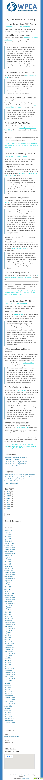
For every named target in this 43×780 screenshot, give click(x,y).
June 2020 (7, 685)
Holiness (6, 446)
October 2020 (8, 677)
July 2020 (7, 683)
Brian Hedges (15, 444)
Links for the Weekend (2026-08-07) (16, 464)
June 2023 (7, 610)
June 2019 (7, 710)
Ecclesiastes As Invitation (12, 459)
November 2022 (9, 624)
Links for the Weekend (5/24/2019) (19, 154)
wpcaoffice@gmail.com (11, 736)
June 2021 (7, 660)
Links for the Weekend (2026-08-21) (16, 457)
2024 (8, 496)
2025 (8, 494)
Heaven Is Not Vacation (11, 483)
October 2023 (8, 601)
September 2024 (9, 578)
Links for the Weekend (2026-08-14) (16, 462)
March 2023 (8, 616)
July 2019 (7, 708)
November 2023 (9, 599)
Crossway (23, 291)
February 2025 (9, 568)
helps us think (18, 314)
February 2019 (9, 718)
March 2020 (8, 691)
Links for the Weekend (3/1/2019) (19, 301)
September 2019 (9, 704)
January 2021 (8, 670)
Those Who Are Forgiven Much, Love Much (18, 477)
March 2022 (8, 641)
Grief (5, 145)
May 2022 (7, 637)
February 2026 (9, 543)
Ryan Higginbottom (25, 26)
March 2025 (8, 566)
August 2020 (8, 681)
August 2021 (8, 656)
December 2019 (9, 697)
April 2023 (7, 614)
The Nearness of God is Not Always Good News (19, 474)
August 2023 (8, 606)
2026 (8, 492)
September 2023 (9, 603)
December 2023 (9, 597)
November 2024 (9, 574)
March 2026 (8, 541)
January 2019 (8, 720)
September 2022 (9, 629)
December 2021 (9, 647)
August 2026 (8, 530)
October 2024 (8, 576)
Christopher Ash (16, 291)
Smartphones (26, 446)
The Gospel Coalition (16, 294)
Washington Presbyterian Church (23, 775)
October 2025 (8, 551)
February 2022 (9, 643)
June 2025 (7, 560)
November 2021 (9, 649)
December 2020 (9, 672)
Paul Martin (23, 292)
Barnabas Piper (25, 143)
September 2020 (9, 679)
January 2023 (8, 620)
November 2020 (9, 674)
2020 (8, 504)
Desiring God (33, 143)
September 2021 (9, 654)
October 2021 (8, 652)
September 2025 (9, 553)
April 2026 (7, 539)
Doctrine (29, 291)
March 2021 (8, 666)
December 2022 (9, 622)
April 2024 (7, 589)
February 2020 (9, 693)
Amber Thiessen (16, 143)
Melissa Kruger (14, 446)
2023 (8, 498)
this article (7, 202)
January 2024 (8, 595)
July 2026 (7, 532)
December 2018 (9, 723)
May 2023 (7, 612)
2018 (8, 508)
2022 (8, 500)
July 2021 (7, 658)
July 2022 (7, 633)
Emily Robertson (32, 444)
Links (7, 143)
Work (10, 147)
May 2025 (7, 562)
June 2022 (7, 635)
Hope (15, 145)
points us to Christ (28, 363)
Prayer (20, 446)
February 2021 (9, 668)
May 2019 (7, 712)
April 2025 (7, 564)
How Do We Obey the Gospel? (14, 479)
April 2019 (7, 714)
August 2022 (8, 631)
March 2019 (8, 716)
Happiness (11, 145)
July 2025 (7, 558)
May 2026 (7, 537)
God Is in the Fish (23, 427)
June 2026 (7, 535)
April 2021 (7, 664)
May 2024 (7, 587)
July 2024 (7, 583)
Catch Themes (25, 778)
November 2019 (9, 700)
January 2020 (8, 695)
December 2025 (9, 547)
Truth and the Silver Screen (13, 481)
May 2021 (7, 662)
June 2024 (7, 585)
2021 (8, 502)
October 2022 (8, 626)
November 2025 (9, 549)
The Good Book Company (25, 145)
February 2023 (9, 618)
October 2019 (8, 702)
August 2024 (8, 580)
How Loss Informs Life (11, 466)
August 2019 (8, 706)
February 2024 (9, 593)
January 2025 (8, 570)
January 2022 (8, 645)
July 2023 (7, 608)
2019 (8, 506)
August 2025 (8, 555)
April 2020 (7, 689)
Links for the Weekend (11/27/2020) (20, 24)
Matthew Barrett (15, 292)
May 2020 (7, 687)
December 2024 (9, 572)
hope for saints (22, 390)
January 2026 (8, 545)
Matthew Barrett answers (20, 248)
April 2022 (7, 639)
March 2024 (8, 591)
